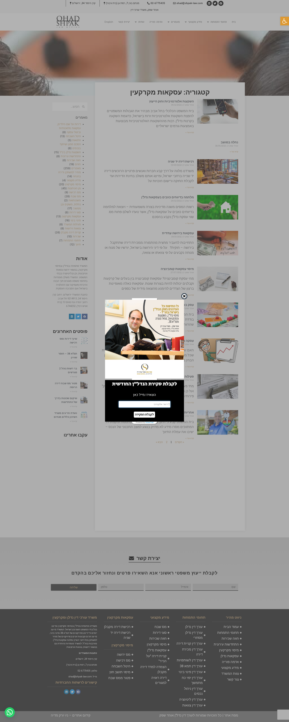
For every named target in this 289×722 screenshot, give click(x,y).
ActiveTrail (149, 422)
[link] (284, 21)
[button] (144, 415)
